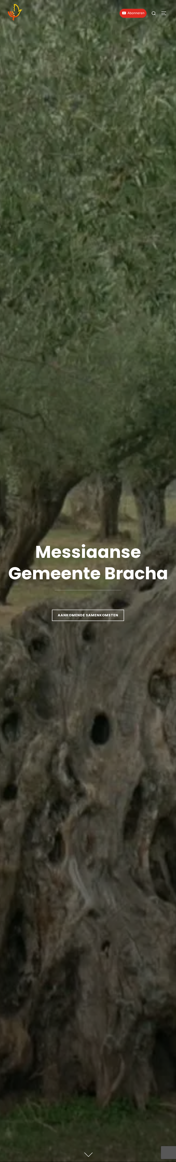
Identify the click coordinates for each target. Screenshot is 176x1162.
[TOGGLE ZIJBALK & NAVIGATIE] (165, 13)
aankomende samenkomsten (88, 615)
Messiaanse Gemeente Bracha (88, 562)
